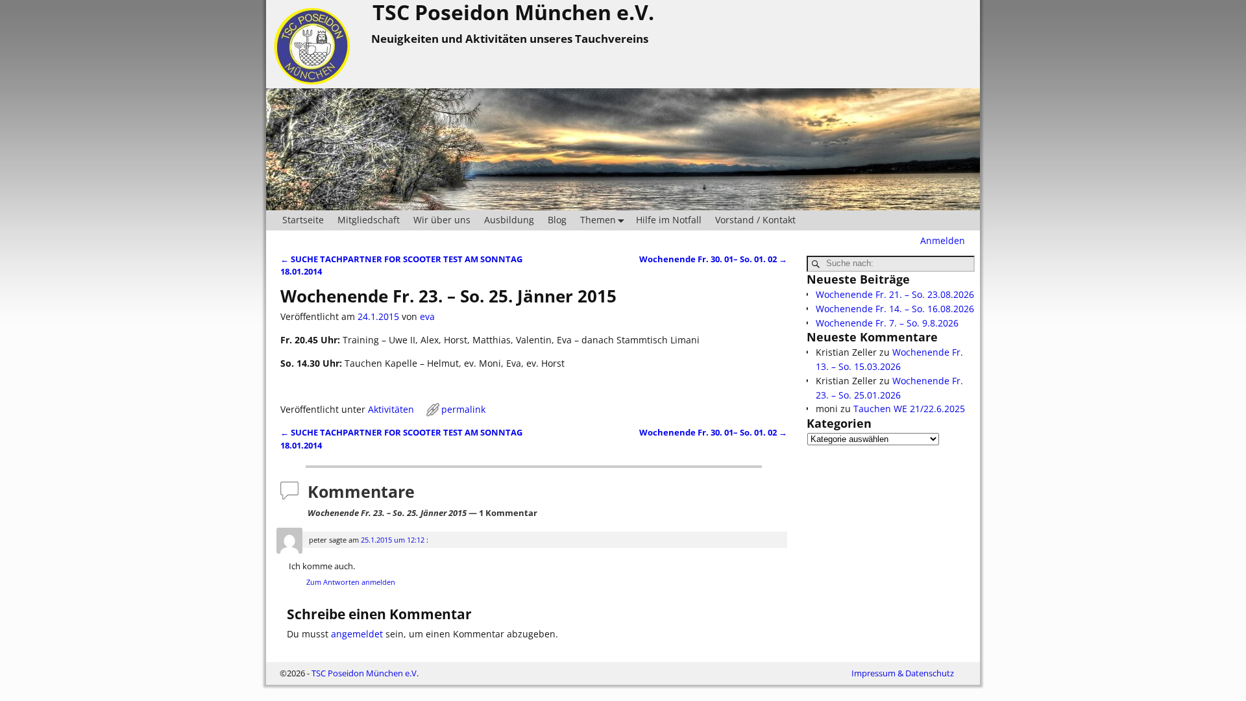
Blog (557, 220)
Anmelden (942, 240)
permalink (463, 409)
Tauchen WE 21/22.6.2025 (909, 408)
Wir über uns (441, 220)
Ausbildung (509, 220)
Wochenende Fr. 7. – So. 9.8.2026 (887, 323)
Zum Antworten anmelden (350, 582)
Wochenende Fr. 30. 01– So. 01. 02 (713, 259)
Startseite (303, 220)
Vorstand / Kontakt (755, 220)
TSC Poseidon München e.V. (365, 673)
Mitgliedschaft (368, 220)
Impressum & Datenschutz (902, 673)
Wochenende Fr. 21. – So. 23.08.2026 (895, 294)
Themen (598, 220)
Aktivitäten (391, 409)
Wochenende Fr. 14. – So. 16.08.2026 (895, 308)
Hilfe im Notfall (669, 220)
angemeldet (357, 634)
